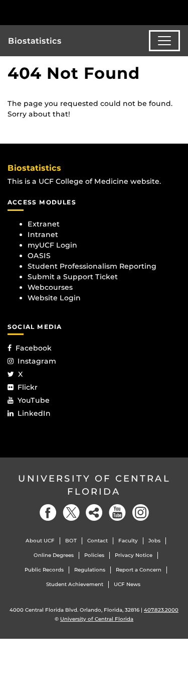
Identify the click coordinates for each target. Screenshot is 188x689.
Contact (97, 540)
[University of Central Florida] (76, 12)
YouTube (34, 400)
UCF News (127, 584)
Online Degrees (54, 555)
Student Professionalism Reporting (92, 266)
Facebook (34, 348)
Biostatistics (35, 41)
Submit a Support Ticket (73, 276)
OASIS (39, 255)
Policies (94, 555)
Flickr (28, 387)
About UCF (40, 540)
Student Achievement (74, 584)
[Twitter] (71, 512)
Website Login (54, 297)
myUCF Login (52, 245)
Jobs (154, 540)
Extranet (44, 223)
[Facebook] (48, 512)
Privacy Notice (133, 555)
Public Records (44, 569)
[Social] (94, 512)
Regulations (89, 569)
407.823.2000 (161, 610)
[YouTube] (117, 512)
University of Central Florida (94, 485)
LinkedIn (34, 413)
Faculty (128, 540)
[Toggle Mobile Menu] (177, 12)
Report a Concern (138, 569)
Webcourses (50, 287)
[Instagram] (140, 512)
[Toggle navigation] (164, 40)
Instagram (37, 361)
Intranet (43, 234)
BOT (71, 540)
